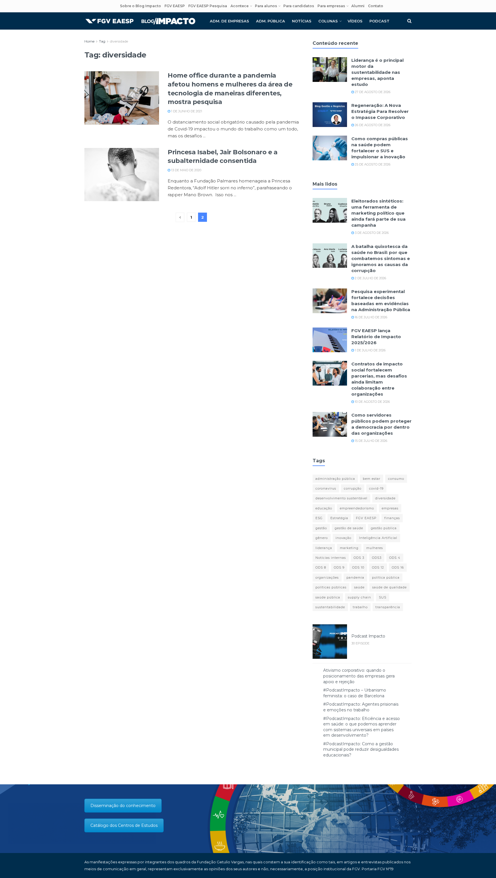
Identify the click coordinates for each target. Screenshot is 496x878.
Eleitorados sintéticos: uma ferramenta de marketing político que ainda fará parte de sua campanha (378, 213)
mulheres (374, 548)
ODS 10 (358, 567)
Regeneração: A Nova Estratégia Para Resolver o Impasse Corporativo (380, 111)
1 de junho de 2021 (186, 111)
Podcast (379, 21)
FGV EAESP (174, 6)
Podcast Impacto (368, 636)
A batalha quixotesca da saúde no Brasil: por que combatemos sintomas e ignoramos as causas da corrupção (380, 258)
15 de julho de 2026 (370, 441)
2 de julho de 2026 (370, 278)
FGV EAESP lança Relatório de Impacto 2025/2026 (376, 336)
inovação (343, 538)
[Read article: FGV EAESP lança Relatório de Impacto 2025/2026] (330, 340)
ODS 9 (339, 567)
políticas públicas (330, 587)
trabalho (360, 607)
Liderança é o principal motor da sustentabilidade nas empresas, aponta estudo (377, 72)
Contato (375, 6)
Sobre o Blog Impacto (140, 6)
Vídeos (355, 21)
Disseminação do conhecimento (123, 805)
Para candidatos (298, 6)
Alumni (358, 6)
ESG (319, 518)
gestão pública (384, 528)
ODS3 (376, 558)
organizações (327, 577)
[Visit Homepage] (140, 21)
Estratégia (339, 518)
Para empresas (331, 6)
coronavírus (325, 488)
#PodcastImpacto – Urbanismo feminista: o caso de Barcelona (354, 693)
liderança (323, 548)
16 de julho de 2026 (370, 317)
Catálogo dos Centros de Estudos (124, 825)
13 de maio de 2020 (185, 170)
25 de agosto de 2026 (372, 164)
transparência (387, 607)
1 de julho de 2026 (369, 350)
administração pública (335, 479)
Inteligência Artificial (378, 538)
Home (89, 41)
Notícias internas (330, 558)
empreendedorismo (357, 508)
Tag (102, 41)
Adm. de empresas (229, 21)
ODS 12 (378, 567)
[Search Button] (409, 21)
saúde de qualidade (389, 587)
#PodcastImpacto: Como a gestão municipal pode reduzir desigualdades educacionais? (361, 749)
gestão (321, 528)
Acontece (239, 6)
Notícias (301, 21)
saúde (359, 587)
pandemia (355, 577)
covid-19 (376, 488)
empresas (390, 508)
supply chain (359, 597)
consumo (396, 479)
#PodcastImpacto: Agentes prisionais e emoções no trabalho (360, 707)
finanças (392, 518)
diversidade (119, 41)
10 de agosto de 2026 (372, 402)
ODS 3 (359, 558)
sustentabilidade (330, 607)
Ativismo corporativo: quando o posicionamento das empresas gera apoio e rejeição (359, 676)
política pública (386, 577)
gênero (321, 538)
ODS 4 (394, 558)
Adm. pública (270, 21)
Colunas (328, 21)
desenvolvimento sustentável (341, 498)
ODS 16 (398, 567)
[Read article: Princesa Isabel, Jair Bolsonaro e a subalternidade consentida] (121, 174)
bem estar (371, 479)
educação (323, 508)
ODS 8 (320, 567)
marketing (349, 548)
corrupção (352, 488)
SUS (382, 597)
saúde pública (327, 597)
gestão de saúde (349, 528)
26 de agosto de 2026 (372, 125)
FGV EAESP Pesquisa (207, 6)
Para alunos (266, 6)
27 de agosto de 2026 (372, 92)
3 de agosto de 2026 (371, 233)
